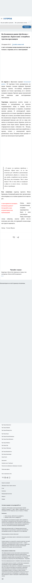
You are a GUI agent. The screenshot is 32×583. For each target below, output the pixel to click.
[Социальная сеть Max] (9, 477)
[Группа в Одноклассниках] (5, 477)
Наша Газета (4, 457)
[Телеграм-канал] (7, 477)
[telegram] (18, 237)
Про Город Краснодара (6, 454)
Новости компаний (6, 482)
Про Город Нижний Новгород (8, 436)
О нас (3, 488)
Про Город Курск (5, 433)
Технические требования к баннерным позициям (12, 465)
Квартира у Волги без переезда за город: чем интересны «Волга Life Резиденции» (13, 274)
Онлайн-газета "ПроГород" (7, 463)
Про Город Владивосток (7, 451)
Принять (26, 27)
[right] (30, 23)
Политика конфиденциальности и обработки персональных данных (16, 560)
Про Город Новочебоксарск (7, 439)
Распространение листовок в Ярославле (10, 534)
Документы (4, 460)
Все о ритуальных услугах (21, 22)
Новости (3, 496)
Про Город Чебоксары (6, 448)
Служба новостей (18, 44)
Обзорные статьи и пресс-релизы (9, 485)
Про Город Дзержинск (6, 424)
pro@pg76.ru (21, 515)
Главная (3, 499)
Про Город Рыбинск (6, 442)
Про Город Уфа (5, 445)
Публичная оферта (6, 469)
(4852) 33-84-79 (12, 517)
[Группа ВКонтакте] (3, 477)
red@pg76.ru (18, 517)
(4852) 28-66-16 (15, 515)
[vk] (14, 237)
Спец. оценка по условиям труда (8, 550)
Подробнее (27, 558)
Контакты (4, 491)
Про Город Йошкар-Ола (7, 430)
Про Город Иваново (6, 427)
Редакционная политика (7, 493)
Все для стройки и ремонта (7, 22)
